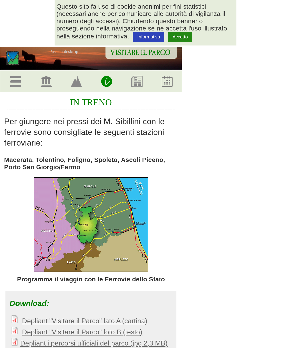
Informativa (148, 36)
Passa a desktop (63, 51)
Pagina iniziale (14, 58)
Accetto (180, 36)
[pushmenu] (16, 79)
